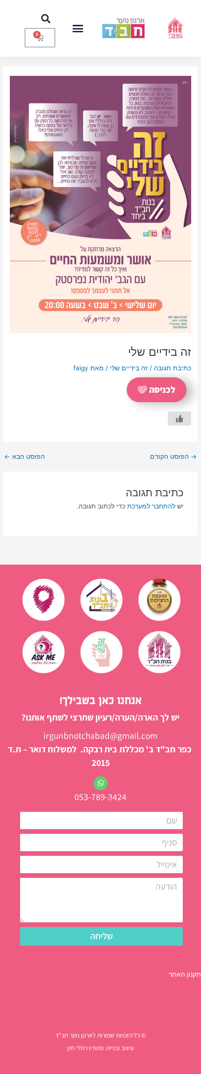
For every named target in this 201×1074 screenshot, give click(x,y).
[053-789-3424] (100, 783)
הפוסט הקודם (173, 457)
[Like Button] (179, 419)
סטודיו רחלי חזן (85, 1048)
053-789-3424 (100, 797)
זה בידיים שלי (129, 368)
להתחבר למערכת (151, 506)
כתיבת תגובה (172, 368)
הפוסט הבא (24, 457)
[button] (78, 28)
